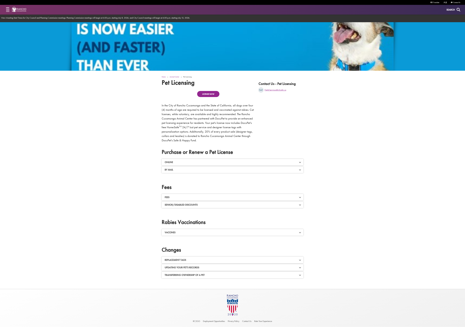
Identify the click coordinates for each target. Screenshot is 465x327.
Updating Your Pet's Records (182, 267)
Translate (436, 2)
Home (164, 77)
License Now (208, 94)
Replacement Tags (175, 260)
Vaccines (170, 232)
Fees (167, 197)
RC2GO (196, 321)
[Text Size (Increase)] (446, 2)
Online (169, 162)
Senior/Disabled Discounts (181, 204)
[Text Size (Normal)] (444, 2)
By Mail (169, 169)
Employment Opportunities (214, 321)
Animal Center (174, 77)
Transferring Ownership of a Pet (185, 275)
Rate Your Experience (263, 321)
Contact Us (456, 2)
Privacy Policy (233, 321)
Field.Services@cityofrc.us (275, 90)
